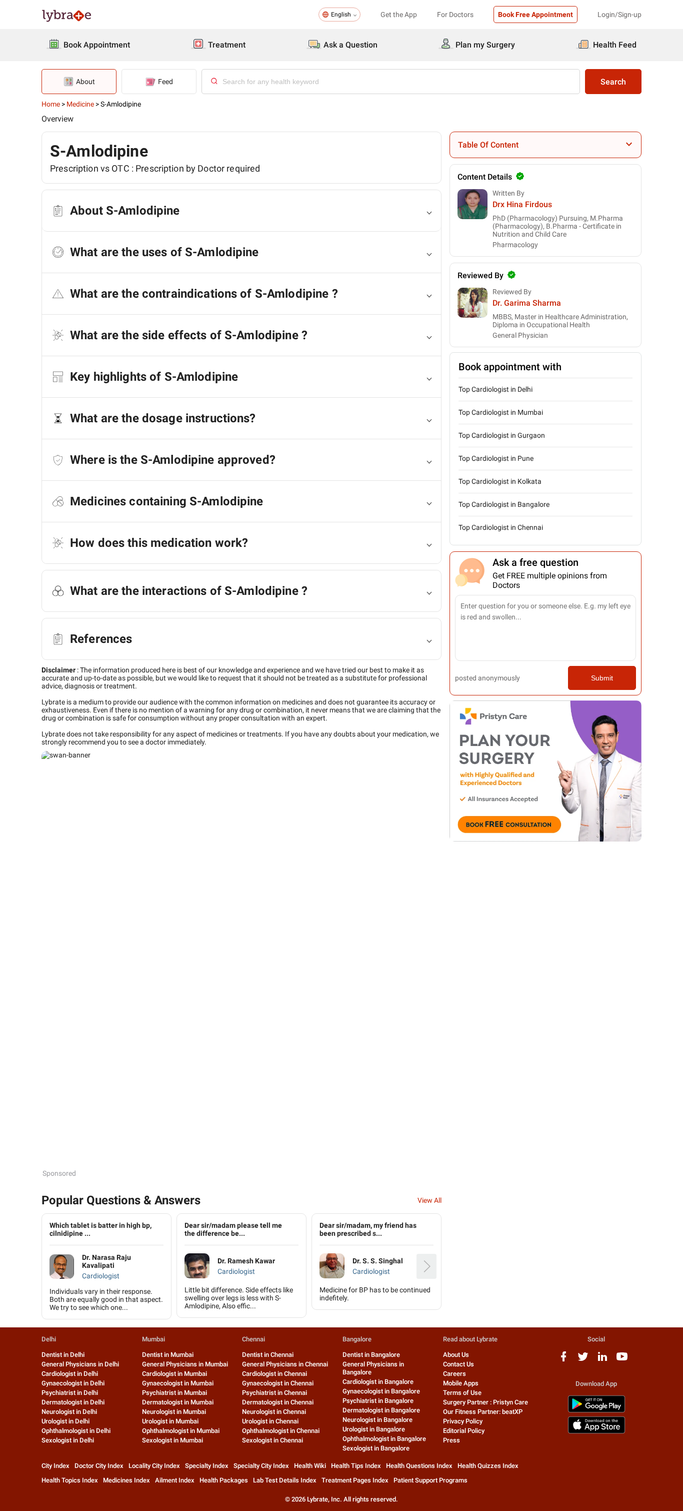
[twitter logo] (583, 1360)
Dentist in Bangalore (371, 1354)
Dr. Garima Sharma (526, 303)
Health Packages (224, 1480)
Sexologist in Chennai (272, 1440)
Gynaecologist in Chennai (278, 1383)
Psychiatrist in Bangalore (378, 1400)
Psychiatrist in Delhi (70, 1392)
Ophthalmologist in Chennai (281, 1430)
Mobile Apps (460, 1383)
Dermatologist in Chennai (278, 1402)
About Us (456, 1354)
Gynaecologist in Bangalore (381, 1391)
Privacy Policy (462, 1421)
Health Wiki (310, 1465)
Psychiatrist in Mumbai (174, 1392)
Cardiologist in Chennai (274, 1373)
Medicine (80, 104)
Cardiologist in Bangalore (378, 1381)
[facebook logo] (564, 1360)
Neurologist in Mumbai (174, 1411)
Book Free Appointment (535, 15)
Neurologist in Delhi (69, 1411)
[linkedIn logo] (602, 1360)
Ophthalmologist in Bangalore (384, 1438)
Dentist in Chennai (268, 1354)
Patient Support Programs (431, 1480)
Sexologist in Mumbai (172, 1440)
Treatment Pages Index (355, 1480)
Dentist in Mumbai (168, 1354)
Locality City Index (154, 1465)
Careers (454, 1373)
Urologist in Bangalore (373, 1429)
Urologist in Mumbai (170, 1421)
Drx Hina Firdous (522, 204)
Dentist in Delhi (63, 1354)
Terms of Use (462, 1392)
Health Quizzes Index (488, 1465)
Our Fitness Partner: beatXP (482, 1411)
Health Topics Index (70, 1480)
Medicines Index (126, 1480)
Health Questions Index (419, 1465)
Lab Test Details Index (284, 1480)
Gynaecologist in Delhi (73, 1383)
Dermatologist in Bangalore (381, 1410)
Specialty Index (206, 1465)
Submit (602, 678)
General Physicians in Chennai (285, 1364)
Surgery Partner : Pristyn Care (485, 1402)
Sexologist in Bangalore (376, 1448)
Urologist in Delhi (66, 1421)
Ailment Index (174, 1480)
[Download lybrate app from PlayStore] (597, 1410)
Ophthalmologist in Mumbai (181, 1430)
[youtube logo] (622, 1360)
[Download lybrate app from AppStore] (597, 1431)
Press (451, 1440)
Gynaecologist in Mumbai (178, 1383)
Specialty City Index (261, 1465)
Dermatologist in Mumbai (178, 1402)
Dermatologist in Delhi (73, 1402)
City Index (56, 1465)
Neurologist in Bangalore (377, 1419)
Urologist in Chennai (270, 1421)
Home (51, 104)
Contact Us (458, 1364)
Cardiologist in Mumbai (174, 1373)
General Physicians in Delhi (80, 1364)
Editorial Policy (463, 1430)
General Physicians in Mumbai (185, 1364)
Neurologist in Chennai (274, 1411)
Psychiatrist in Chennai (274, 1392)
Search (613, 82)
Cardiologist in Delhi (70, 1373)
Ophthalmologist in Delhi (76, 1430)
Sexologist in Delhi (68, 1440)
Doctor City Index (99, 1465)
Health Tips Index (356, 1465)
